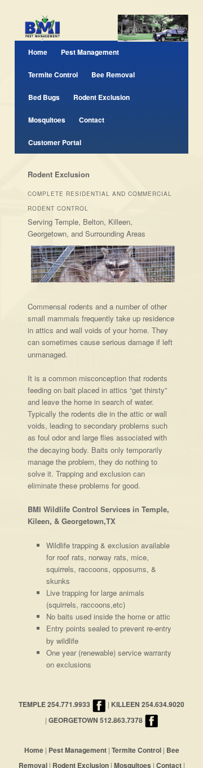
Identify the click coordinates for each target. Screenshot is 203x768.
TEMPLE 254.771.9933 (54, 704)
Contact (91, 120)
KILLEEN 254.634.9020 (147, 704)
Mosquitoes (46, 120)
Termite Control (53, 74)
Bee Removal (113, 74)
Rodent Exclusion (101, 97)
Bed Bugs (44, 97)
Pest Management (90, 52)
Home (37, 52)
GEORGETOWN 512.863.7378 (95, 720)
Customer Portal (54, 142)
